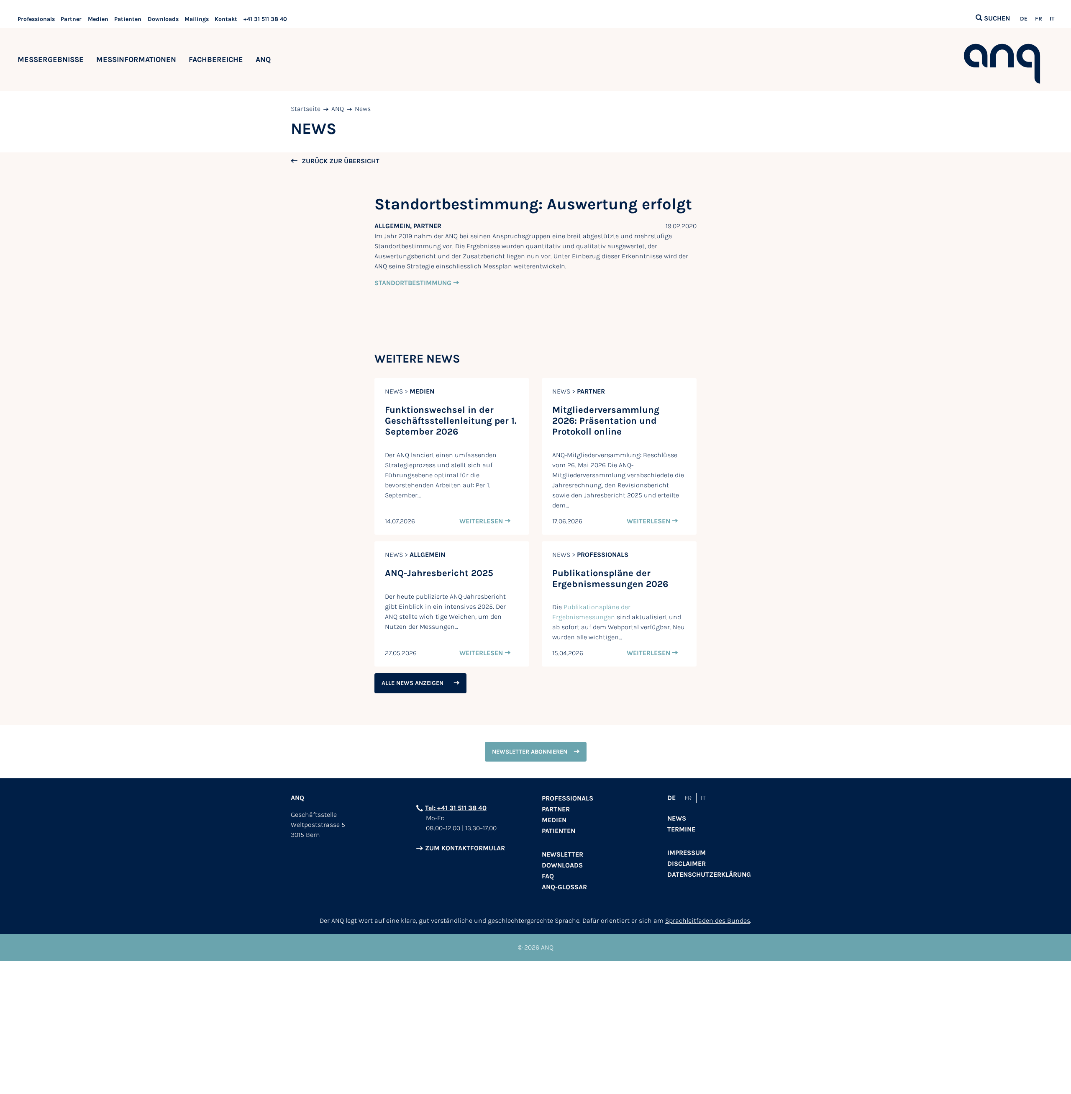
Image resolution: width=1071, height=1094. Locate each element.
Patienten (127, 19)
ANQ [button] (263, 59)
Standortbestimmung (412, 283)
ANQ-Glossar (564, 887)
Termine (681, 829)
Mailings (196, 19)
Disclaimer (686, 863)
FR (1038, 19)
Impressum (686, 853)
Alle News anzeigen (412, 683)
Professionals (36, 19)
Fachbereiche (216, 59)
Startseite (305, 109)
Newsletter (562, 854)
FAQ (548, 876)
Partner (71, 19)
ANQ (337, 109)
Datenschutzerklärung (709, 874)
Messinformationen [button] (136, 59)
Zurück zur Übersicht (340, 161)
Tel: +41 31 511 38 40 (456, 808)
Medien (98, 19)
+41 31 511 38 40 (265, 19)
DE (1023, 19)
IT (1052, 19)
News (363, 109)
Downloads (163, 19)
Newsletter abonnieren (529, 751)
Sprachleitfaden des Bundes (707, 920)
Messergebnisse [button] (51, 59)
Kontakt (226, 19)
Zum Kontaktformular (465, 848)
